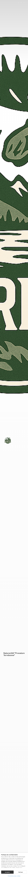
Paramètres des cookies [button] (14, 876)
